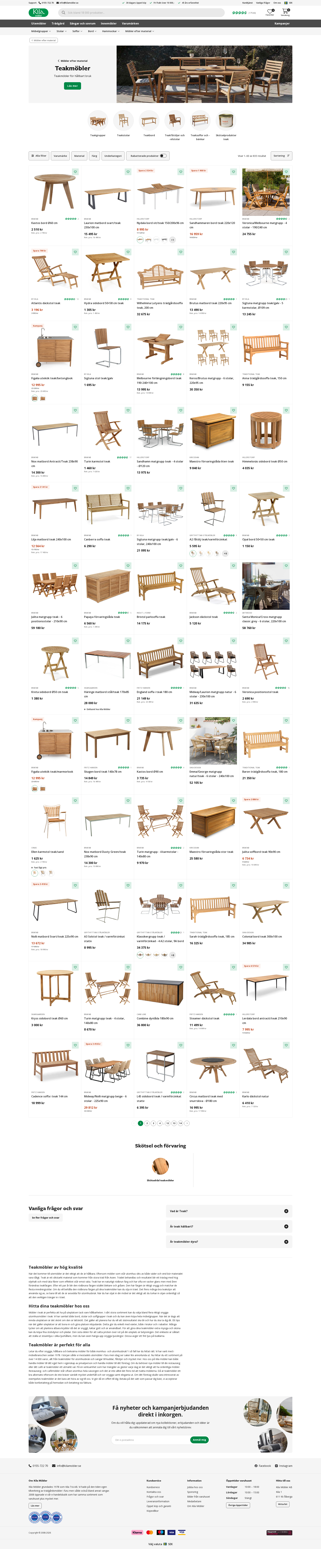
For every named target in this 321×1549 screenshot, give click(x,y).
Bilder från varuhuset (198, 1496)
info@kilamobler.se (69, 2)
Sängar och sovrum (83, 23)
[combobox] (141, 12)
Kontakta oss (154, 1491)
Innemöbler (109, 23)
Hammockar (109, 31)
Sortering (279, 155)
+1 (172, 240)
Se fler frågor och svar (45, 1217)
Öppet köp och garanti (159, 1506)
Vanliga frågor (263, 2)
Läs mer (72, 85)
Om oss (277, 2)
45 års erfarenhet (190, 2)
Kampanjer (282, 23)
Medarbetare (194, 1501)
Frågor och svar (155, 1496)
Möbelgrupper (39, 31)
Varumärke (60, 155)
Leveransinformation (158, 1501)
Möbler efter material (138, 31)
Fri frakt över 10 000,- (164, 2)
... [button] (163, 1123)
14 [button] (180, 1123)
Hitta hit (282, 1504)
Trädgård (58, 23)
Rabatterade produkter (145, 155)
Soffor (76, 31)
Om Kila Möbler (195, 1506)
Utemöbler (38, 23)
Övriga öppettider (238, 1505)
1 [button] (140, 1123)
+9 (225, 553)
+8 (172, 955)
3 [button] (153, 1123)
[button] (186, 1123)
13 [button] (174, 1123)
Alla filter (41, 155)
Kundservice (153, 1487)
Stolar (60, 31)
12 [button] (167, 1123)
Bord (91, 31)
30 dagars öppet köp (136, 2)
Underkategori (113, 155)
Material (79, 155)
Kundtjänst (247, 2)
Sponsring (192, 1491)
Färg (94, 155)
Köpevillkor (153, 1510)
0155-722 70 (48, 2)
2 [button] (147, 1123)
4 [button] (159, 1123)
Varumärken (130, 23)
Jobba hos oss (195, 1487)
